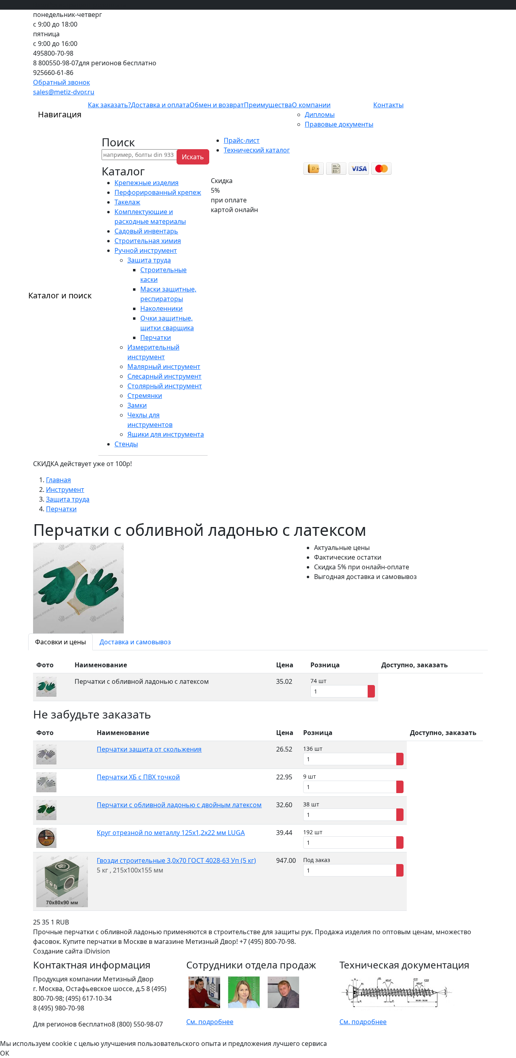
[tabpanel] (258, 679)
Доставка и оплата (160, 104)
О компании (311, 104)
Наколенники (161, 308)
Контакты (388, 104)
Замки (137, 405)
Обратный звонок (61, 82)
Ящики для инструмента (165, 434)
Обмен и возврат (216, 104)
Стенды (126, 443)
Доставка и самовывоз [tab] (135, 641)
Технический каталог (257, 150)
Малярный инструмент (163, 366)
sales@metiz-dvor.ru (63, 91)
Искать (193, 156)
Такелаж (127, 202)
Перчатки (155, 337)
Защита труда (149, 260)
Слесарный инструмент (164, 376)
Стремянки (144, 395)
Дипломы (320, 114)
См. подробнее (209, 1021)
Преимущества (268, 104)
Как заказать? (109, 104)
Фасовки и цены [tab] (60, 641)
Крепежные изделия (146, 182)
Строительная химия (147, 240)
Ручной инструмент (145, 250)
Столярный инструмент (164, 385)
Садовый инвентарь (146, 231)
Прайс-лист (242, 140)
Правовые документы (339, 124)
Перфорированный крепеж (157, 192)
